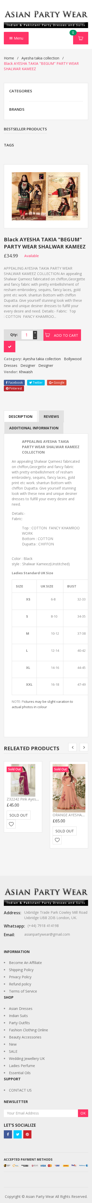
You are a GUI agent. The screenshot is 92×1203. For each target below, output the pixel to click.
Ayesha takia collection (40, 58)
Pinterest (15, 388)
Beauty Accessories (25, 1037)
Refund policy (20, 984)
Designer (27, 365)
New (13, 1044)
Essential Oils (20, 1072)
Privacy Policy (20, 976)
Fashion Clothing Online (28, 1029)
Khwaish (26, 371)
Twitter (37, 382)
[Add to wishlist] (11, 824)
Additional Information (34, 427)
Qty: (14, 334)
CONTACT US (20, 1090)
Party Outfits (19, 1022)
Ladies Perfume (22, 1065)
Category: (13, 358)
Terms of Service (23, 991)
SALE (13, 1051)
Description (20, 416)
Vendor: (11, 371)
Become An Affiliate (25, 962)
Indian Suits (18, 1015)
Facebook (15, 382)
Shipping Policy (21, 969)
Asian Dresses (20, 1008)
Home (9, 58)
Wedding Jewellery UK (27, 1058)
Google (58, 382)
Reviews (51, 416)
